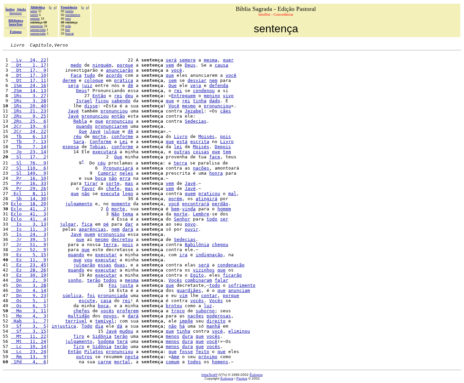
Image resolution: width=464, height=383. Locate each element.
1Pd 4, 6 (28, 361)
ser (224, 219)
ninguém (101, 65)
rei (178, 90)
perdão (220, 203)
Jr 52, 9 (28, 249)
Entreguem (183, 95)
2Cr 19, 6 (28, 126)
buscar (69, 33)
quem (190, 193)
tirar (91, 183)
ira (183, 254)
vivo (228, 95)
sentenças (36, 26)
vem (170, 65)
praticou (209, 193)
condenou (204, 90)
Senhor (182, 219)
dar (129, 224)
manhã (213, 326)
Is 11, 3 (28, 229)
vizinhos (204, 270)
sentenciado (38, 33)
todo (212, 219)
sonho (75, 280)
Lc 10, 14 (28, 346)
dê (130, 85)
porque (125, 65)
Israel (84, 100)
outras (182, 151)
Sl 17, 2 (28, 156)
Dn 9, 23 (28, 295)
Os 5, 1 (28, 300)
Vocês (175, 280)
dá (119, 326)
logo (127, 193)
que (170, 75)
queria (69, 11)
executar (106, 254)
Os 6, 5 (28, 305)
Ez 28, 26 (28, 270)
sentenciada (38, 30)
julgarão (84, 264)
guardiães (189, 290)
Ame (175, 356)
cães (225, 111)
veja (195, 85)
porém (175, 198)
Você (173, 105)
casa (106, 300)
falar (221, 280)
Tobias (98, 146)
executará (104, 151)
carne (104, 361)
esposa (71, 146)
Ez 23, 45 (28, 264)
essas (104, 264)
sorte (113, 183)
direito (216, 321)
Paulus (241, 378)
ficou (102, 100)
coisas (201, 151)
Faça (76, 75)
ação (68, 26)
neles (126, 173)
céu (101, 163)
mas (129, 183)
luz (208, 305)
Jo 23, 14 (28, 151)
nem (213, 80)
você (176, 70)
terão (94, 280)
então (118, 116)
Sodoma (106, 341)
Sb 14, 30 (28, 198)
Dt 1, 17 (28, 65)
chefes (81, 310)
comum (172, 361)
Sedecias (196, 121)
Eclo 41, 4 (28, 219)
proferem (128, 310)
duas (119, 264)
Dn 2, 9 (28, 280)
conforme (122, 136)
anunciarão (119, 70)
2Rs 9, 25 (28, 116)
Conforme (100, 141)
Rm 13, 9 (28, 356)
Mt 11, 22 (28, 336)
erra (125, 178)
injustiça (64, 326)
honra (216, 173)
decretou (122, 239)
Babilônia (197, 244)
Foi (113, 285)
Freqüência (69, 7)
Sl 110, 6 (28, 168)
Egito (197, 275)
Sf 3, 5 (28, 326)
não (113, 178)
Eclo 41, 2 (28, 208)
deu (129, 95)
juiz (87, 85)
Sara (78, 141)
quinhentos (72, 15)
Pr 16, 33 (28, 183)
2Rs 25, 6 (28, 121)
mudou (126, 331)
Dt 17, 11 (28, 80)
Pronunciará (118, 168)
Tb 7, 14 (28, 146)
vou (88, 259)
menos (172, 336)
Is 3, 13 (28, 224)
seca (68, 18)
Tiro (78, 336)
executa (110, 193)
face (214, 156)
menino (212, 95)
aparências (92, 229)
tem (227, 151)
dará (127, 229)
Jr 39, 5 (28, 239)
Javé (73, 111)
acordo (114, 75)
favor (88, 188)
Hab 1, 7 (28, 321)
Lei (124, 141)
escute (87, 300)
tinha (200, 100)
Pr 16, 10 (28, 178)
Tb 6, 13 (28, 136)
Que (172, 85)
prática (123, 80)
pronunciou (217, 105)
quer (228, 60)
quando (84, 126)
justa (126, 285)
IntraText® (209, 375)
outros (84, 356)
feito (202, 351)
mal (232, 193)
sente (33, 11)
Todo (87, 326)
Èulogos (256, 375)
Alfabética (37, 7)
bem (175, 208)
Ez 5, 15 (28, 254)
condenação (231, 264)
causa (221, 65)
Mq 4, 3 (28, 315)
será (171, 60)
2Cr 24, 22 (28, 131)
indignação (209, 254)
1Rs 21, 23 (28, 111)
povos (110, 315)
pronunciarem (111, 126)
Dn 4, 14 (28, 290)
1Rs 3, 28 (28, 100)
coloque (93, 80)
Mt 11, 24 (28, 341)
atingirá (206, 198)
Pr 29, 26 (28, 188)
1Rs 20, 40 (28, 105)
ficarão (232, 275)
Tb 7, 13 (28, 141)
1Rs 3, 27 (28, 95)
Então (99, 95)
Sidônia (101, 336)
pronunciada (113, 295)
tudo (89, 75)
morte (99, 136)
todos (110, 280)
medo (76, 65)
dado (214, 100)
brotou (174, 305)
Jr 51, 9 (28, 244)
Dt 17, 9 (28, 70)
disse (91, 105)
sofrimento (241, 285)
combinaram (198, 280)
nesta (132, 356)
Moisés (206, 136)
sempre (187, 60)
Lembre (201, 213)
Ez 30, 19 (28, 275)
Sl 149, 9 (28, 173)
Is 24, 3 (28, 234)
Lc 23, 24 (28, 351)
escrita (199, 141)
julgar (68, 224)
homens (220, 361)
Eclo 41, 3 (28, 213)
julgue (111, 131)
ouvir (191, 229)
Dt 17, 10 (28, 75)
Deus (190, 65)
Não (115, 213)
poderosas (219, 315)
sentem (35, 18)
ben (67, 30)
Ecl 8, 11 (28, 193)
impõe (186, 321)
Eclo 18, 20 (28, 203)
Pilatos (93, 351)
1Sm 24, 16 (28, 85)
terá (122, 341)
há (182, 326)
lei (178, 146)
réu (77, 136)
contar (209, 295)
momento (120, 203)
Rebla (80, 121)
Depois (223, 146)
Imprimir (16, 13)
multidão (79, 315)
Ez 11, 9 (28, 259)
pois (225, 136)
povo (190, 224)
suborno (205, 310)
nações (201, 168)
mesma (210, 60)
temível (104, 321)
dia (99, 326)
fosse (186, 351)
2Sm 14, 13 (28, 90)
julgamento (78, 203)
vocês (197, 300)
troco (178, 310)
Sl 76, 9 (28, 163)
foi (91, 295)
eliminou (239, 331)
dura (187, 336)
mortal (122, 361)
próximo (207, 356)
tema (127, 213)
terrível (76, 321)
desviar (197, 80)
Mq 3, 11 (28, 310)
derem (69, 80)
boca (100, 178)
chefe (113, 188)
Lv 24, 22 (28, 60)
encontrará (195, 203)
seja (73, 85)
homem (224, 208)
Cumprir (107, 173)
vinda (189, 208)
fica (87, 224)
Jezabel (194, 111)
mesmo (189, 105)
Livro (181, 136)
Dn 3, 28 (28, 285)
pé (106, 224)
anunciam (239, 290)
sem (172, 80)
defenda (218, 85)
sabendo (120, 100)
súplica (72, 295)
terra (180, 163)
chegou (220, 244)
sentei (34, 15)
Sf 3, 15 (28, 331)
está (182, 141)
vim (183, 295)
